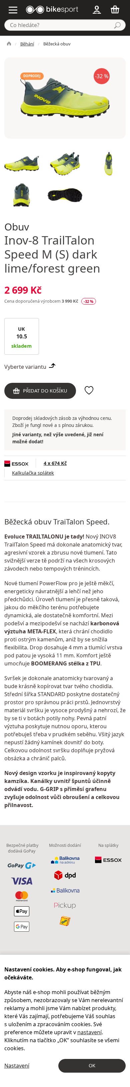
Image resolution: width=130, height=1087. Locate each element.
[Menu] (13, 9)
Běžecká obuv (57, 44)
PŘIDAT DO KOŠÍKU (45, 390)
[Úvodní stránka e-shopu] (9, 44)
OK (92, 1065)
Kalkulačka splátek (33, 473)
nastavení (89, 1032)
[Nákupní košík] (116, 9)
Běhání (27, 44)
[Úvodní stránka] (52, 9)
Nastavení (16, 1065)
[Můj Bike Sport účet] (97, 9)
